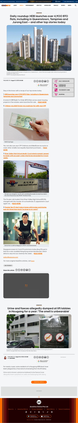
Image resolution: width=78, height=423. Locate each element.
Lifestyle (39, 5)
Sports (63, 5)
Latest (15, 5)
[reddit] (45, 81)
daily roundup (8, 265)
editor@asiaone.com (10, 257)
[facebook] (34, 81)
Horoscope (47, 5)
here (32, 261)
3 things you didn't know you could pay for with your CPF (25, 106)
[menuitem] (15, 5)
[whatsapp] (42, 81)
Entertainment (30, 5)
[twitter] (37, 81)
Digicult (56, 5)
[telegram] (40, 81)
